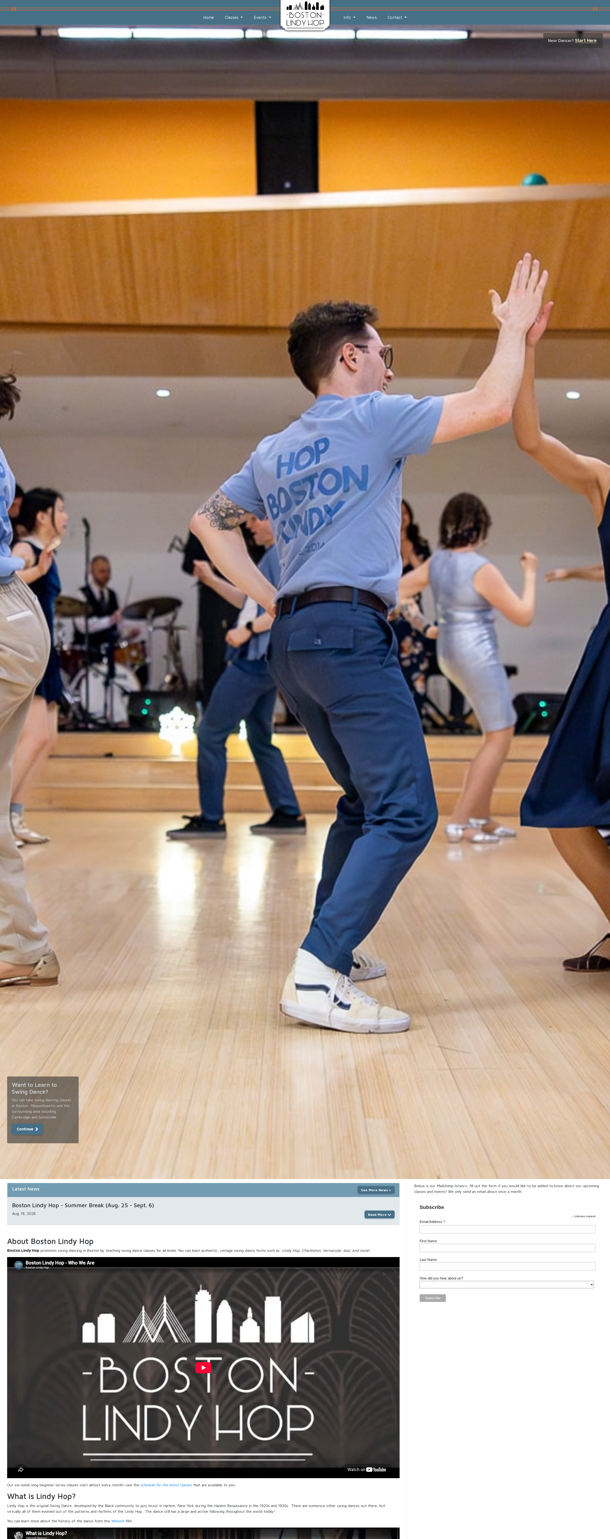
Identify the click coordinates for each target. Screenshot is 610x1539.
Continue (25, 1129)
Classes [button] (232, 17)
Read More (378, 1214)
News (371, 17)
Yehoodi (117, 1521)
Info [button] (348, 17)
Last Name (428, 1260)
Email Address (432, 1221)
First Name (428, 1241)
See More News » (376, 1190)
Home (208, 17)
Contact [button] (395, 17)
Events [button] (261, 17)
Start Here (585, 40)
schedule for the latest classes (166, 1485)
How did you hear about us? (441, 1278)
